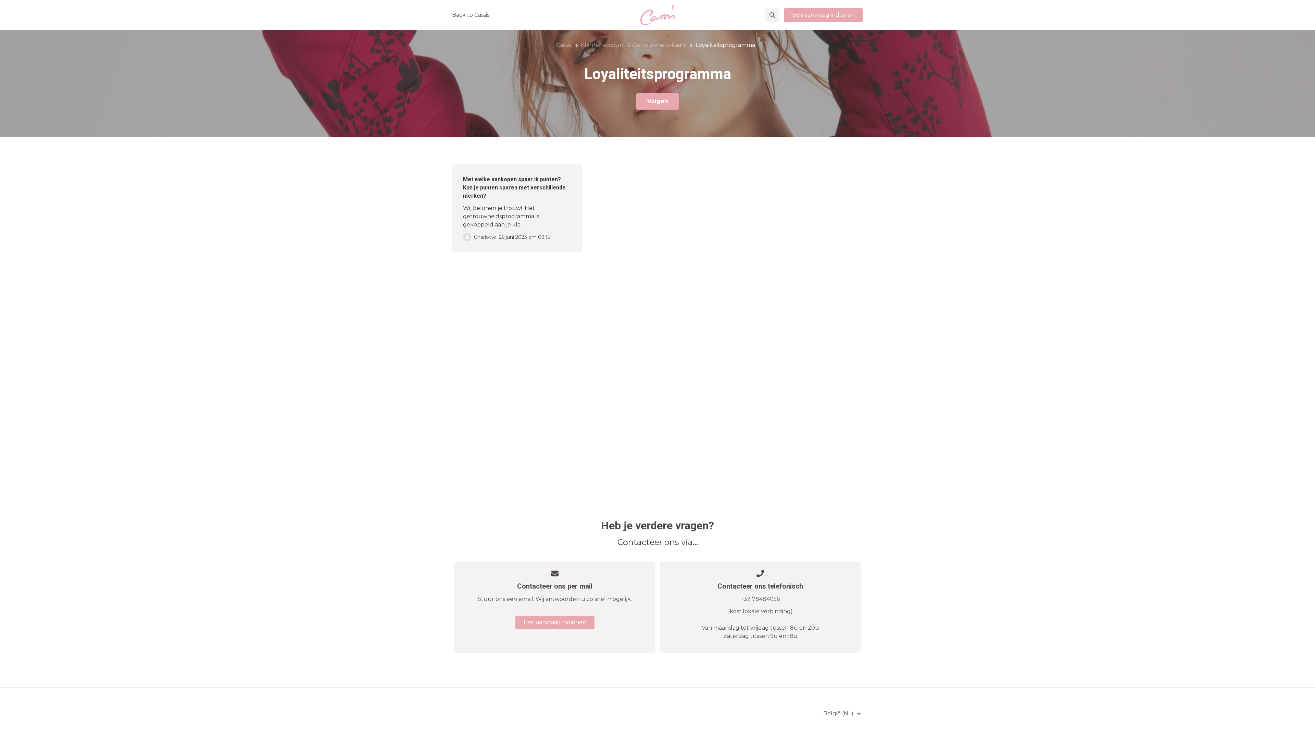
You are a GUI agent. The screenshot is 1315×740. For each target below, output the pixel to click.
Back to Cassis (470, 15)
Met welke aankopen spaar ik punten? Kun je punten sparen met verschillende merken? (514, 187)
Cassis (563, 45)
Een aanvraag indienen (823, 15)
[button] (772, 15)
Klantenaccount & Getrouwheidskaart (633, 45)
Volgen (657, 101)
